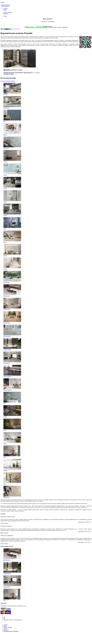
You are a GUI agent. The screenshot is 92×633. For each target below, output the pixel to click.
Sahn (4, 457)
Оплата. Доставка (7, 12)
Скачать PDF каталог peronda (8, 81)
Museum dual (6, 296)
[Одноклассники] (3, 29)
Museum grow (6, 322)
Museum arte (6, 282)
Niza (4, 403)
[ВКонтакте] (1, 29)
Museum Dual (6, 560)
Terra (4, 484)
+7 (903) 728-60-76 (5, 6)
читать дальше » (4, 523)
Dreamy (5, 215)
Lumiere (5, 255)
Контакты (5, 13)
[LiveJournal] (7, 29)
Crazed (5, 175)
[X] (6, 29)
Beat (4, 121)
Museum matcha (7, 349)
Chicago (5, 161)
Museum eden (6, 309)
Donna (5, 202)
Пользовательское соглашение (10, 631)
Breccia (5, 134)
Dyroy (4, 228)
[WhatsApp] (11, 29)
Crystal (5, 188)
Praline (5, 443)
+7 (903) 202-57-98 (5, 5)
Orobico (5, 416)
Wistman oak (6, 497)
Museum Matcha (7, 573)
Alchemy (5, 94)
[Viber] (9, 29)
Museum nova (6, 363)
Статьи (5, 16)
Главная (5, 8)
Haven (4, 242)
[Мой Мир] (4, 29)
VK (4, 617)
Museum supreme (7, 390)
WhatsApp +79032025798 (36, 27)
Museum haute (6, 336)
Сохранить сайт (16, 29)
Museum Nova (6, 586)
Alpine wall (6, 108)
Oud (4, 430)
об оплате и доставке (8, 74)
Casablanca (6, 148)
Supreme (5, 470)
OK (4, 618)
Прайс (5, 10)
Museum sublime (7, 376)
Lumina (5, 269)
